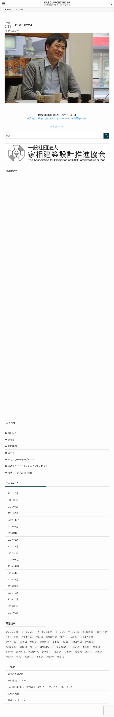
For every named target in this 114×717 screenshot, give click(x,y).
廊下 (33, 647)
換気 (86, 647)
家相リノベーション (18, 700)
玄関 (88, 652)
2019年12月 (13, 520)
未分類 (11, 453)
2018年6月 (13, 539)
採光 (75, 647)
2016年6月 (13, 593)
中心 (39, 637)
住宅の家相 (13, 693)
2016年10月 (13, 573)
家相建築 (11, 647)
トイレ (60, 632)
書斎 (9, 652)
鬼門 (60, 656)
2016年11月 (13, 566)
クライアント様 (44, 632)
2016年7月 (13, 586)
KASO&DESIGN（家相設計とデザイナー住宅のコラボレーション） (41, 687)
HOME (11, 667)
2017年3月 (13, 546)
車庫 (40, 656)
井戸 (63, 637)
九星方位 (51, 637)
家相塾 (11, 439)
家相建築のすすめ (17, 680)
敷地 (96, 647)
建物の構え (46, 647)
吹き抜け (11, 642)
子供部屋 (76, 642)
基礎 (56, 642)
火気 (78, 652)
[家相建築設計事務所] (57, 3)
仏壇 (74, 637)
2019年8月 (13, 526)
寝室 (23, 647)
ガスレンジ (12, 632)
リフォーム (12, 637)
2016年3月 (13, 606)
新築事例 (12, 446)
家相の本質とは (15, 674)
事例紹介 (12, 433)
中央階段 (27, 637)
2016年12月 (13, 559)
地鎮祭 (44, 642)
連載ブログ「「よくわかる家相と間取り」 (29, 466)
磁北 (9, 656)
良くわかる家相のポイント (21, 459)
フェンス (73, 632)
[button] (110, 3)
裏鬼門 (28, 656)
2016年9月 (13, 579)
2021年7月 (13, 506)
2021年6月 (13, 513)
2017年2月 (13, 553)
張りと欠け (62, 647)
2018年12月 (13, 533)
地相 (33, 642)
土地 (23, 642)
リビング (101, 632)
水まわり (33, 652)
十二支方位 (87, 637)
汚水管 (46, 652)
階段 (50, 656)
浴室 (57, 652)
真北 (98, 652)
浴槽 (68, 652)
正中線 (20, 652)
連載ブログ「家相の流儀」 (21, 472)
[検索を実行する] (106, 136)
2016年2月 (13, 612)
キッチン (27, 632)
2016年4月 (13, 599)
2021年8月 (13, 500)
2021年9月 (13, 493)
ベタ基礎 (87, 632)
